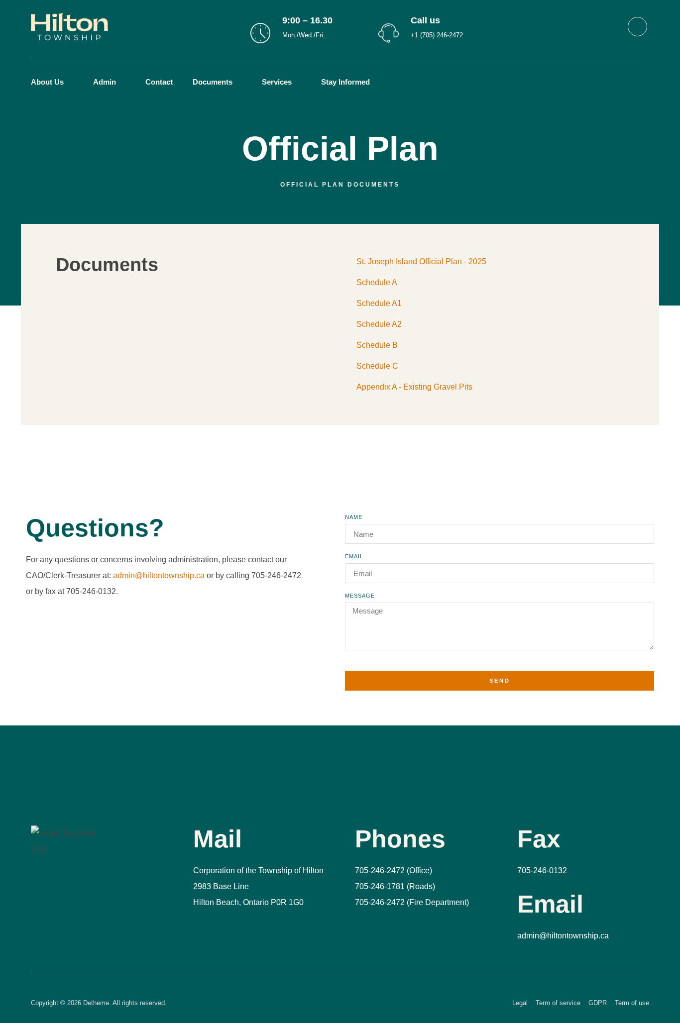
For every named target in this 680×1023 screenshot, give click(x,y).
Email (354, 556)
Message (360, 596)
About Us (47, 82)
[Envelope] (637, 26)
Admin (104, 82)
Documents (212, 82)
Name (353, 517)
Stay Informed (345, 82)
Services (277, 82)
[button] (403, 82)
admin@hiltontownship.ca (159, 575)
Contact (159, 82)
